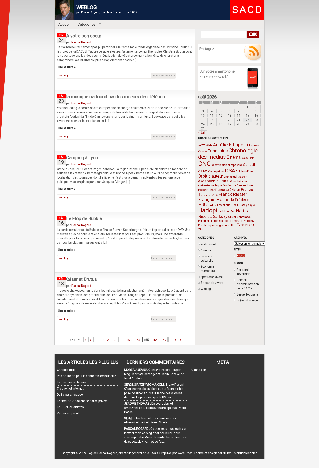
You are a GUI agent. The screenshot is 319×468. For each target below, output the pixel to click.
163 (129, 340)
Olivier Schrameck (239, 216)
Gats (242, 205)
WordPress (185, 453)
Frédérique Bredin (228, 205)
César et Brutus (81, 279)
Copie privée (216, 171)
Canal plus (217, 151)
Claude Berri (248, 158)
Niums (227, 453)
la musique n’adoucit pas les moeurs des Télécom (116, 96)
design (212, 453)
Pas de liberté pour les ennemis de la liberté (86, 376)
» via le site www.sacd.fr (214, 76)
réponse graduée (219, 225)
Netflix (242, 210)
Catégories (84, 24)
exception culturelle (215, 181)
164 (137, 340)
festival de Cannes (234, 185)
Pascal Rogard (81, 42)
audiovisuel (208, 244)
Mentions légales (245, 453)
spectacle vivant (212, 277)
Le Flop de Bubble (84, 218)
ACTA (202, 145)
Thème (199, 453)
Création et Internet (70, 388)
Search (253, 34)
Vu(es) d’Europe (247, 300)
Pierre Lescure (233, 220)
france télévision (227, 190)
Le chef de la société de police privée (82, 401)
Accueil (64, 24)
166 (155, 340)
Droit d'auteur (210, 176)
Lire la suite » (67, 67)
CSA (230, 170)
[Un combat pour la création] (241, 256)
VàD (201, 228)
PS (245, 220)
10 (102, 340)
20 (108, 340)
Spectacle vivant (212, 282)
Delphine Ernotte (246, 171)
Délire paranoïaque (70, 394)
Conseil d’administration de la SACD (248, 284)
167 (163, 340)
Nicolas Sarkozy (212, 216)
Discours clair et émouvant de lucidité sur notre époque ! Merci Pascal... (155, 408)
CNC (204, 163)
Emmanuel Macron (235, 176)
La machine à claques (71, 382)
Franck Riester (233, 194)
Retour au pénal (68, 413)
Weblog (206, 289)
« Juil (201, 132)
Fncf (212, 190)
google (250, 205)
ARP (209, 145)
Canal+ (202, 151)
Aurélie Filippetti (230, 144)
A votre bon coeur (83, 35)
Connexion (198, 370)
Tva (240, 224)
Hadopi (207, 210)
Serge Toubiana (247, 294)
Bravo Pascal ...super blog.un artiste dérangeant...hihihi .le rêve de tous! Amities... (154, 374)
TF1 (233, 225)
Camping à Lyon (82, 157)
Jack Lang (224, 211)
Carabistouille (66, 370)
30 (115, 340)
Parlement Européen (210, 220)
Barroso (254, 145)
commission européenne (226, 165)
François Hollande (216, 199)
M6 (233, 211)
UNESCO (249, 225)
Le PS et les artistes (70, 407)
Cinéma (234, 157)
